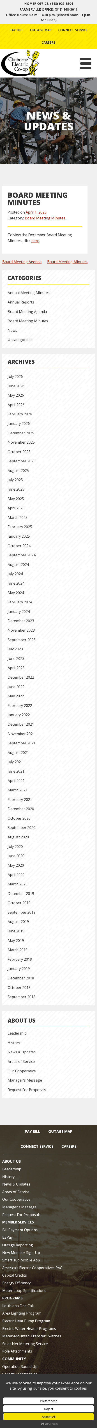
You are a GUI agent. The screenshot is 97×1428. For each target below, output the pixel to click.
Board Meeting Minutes (45, 218)
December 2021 (21, 724)
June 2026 (16, 385)
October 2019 (19, 902)
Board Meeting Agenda (22, 261)
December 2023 (21, 620)
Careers (48, 42)
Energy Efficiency (16, 1282)
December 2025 (21, 433)
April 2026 (16, 404)
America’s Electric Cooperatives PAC (32, 1267)
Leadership (17, 1033)
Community (14, 1358)
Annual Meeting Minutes (29, 292)
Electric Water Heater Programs (29, 1328)
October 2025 (19, 451)
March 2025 (18, 517)
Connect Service (73, 30)
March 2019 (18, 949)
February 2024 (20, 602)
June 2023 (16, 658)
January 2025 (19, 536)
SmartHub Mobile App (21, 1260)
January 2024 (19, 611)
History (14, 1042)
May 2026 (16, 395)
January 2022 (19, 714)
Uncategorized (20, 339)
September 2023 (21, 639)
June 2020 (16, 855)
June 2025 (16, 489)
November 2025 (21, 442)
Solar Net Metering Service (25, 1343)
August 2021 (18, 752)
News (12, 330)
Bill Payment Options (20, 1229)
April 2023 (16, 667)
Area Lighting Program (21, 1313)
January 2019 (19, 968)
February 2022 (20, 705)
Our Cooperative (22, 1070)
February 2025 (20, 526)
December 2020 (21, 808)
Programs (12, 1298)
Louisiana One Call (18, 1305)
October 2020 (19, 818)
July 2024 (15, 573)
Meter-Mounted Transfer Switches (31, 1336)
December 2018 (21, 978)
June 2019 (16, 931)
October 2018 (19, 987)
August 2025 (18, 470)
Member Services (18, 1222)
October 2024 (19, 545)
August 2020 (18, 837)
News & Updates (22, 1051)
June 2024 (16, 583)
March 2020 (18, 884)
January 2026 (19, 423)
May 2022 (16, 696)
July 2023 (15, 649)
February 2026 (20, 414)
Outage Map (41, 30)
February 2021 (20, 799)
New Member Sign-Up (21, 1252)
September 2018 (21, 996)
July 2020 (15, 846)
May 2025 (16, 498)
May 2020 (16, 865)
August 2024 (18, 564)
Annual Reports (21, 302)
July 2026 (15, 376)
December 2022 (21, 677)
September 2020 (21, 827)
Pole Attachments (17, 1351)
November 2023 (21, 630)
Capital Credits (14, 1275)
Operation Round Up (19, 1366)
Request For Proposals (27, 1089)
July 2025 (15, 479)
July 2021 (15, 761)
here (35, 240)
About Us (21, 1020)
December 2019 (21, 893)
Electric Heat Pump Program (26, 1320)
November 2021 (21, 733)
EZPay (7, 1237)
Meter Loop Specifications (24, 1290)
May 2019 (16, 940)
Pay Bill (16, 30)
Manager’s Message (25, 1080)
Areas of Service (21, 1061)
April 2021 (16, 780)
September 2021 (21, 743)
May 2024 (16, 592)
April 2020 (16, 874)
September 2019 (21, 912)
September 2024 (21, 555)
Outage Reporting (17, 1244)
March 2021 (18, 790)
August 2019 (18, 921)
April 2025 (16, 508)
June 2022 (16, 686)
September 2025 (21, 461)
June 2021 (16, 771)
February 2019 (20, 959)
